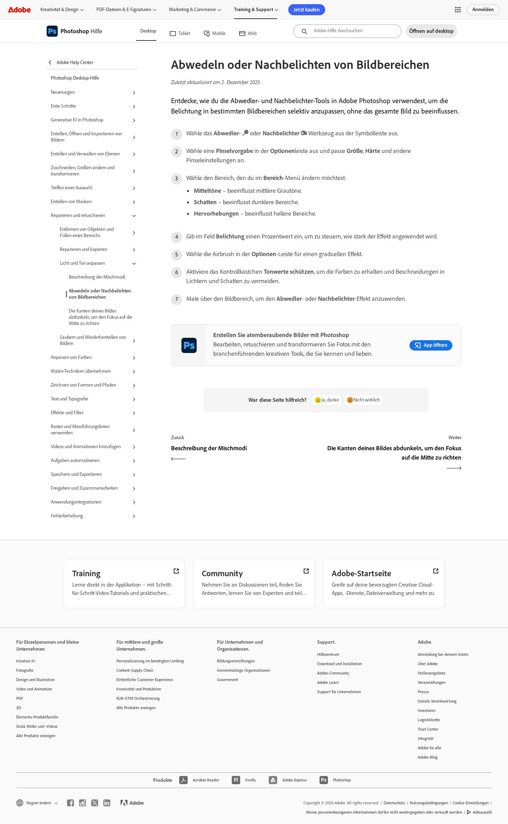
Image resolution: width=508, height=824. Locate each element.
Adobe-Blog (428, 757)
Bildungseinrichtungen (236, 661)
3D (18, 707)
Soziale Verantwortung (437, 701)
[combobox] (347, 31)
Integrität (426, 738)
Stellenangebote (431, 673)
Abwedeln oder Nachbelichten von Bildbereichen (100, 294)
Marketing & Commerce (192, 9)
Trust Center (428, 729)
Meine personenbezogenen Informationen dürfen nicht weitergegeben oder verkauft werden (384, 812)
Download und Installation (339, 663)
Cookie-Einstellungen (471, 802)
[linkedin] (106, 802)
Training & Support (253, 9)
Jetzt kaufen (307, 10)
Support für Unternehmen (339, 691)
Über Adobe (428, 663)
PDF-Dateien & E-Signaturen (123, 9)
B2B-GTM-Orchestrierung (138, 698)
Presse (423, 691)
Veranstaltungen (431, 682)
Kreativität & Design (59, 9)
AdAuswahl (482, 812)
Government (227, 679)
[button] (457, 9)
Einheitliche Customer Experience (144, 679)
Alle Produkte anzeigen (35, 735)
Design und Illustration (35, 679)
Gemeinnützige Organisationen (243, 670)
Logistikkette (429, 719)
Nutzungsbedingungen (429, 802)
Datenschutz (394, 802)
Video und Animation (34, 689)
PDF (19, 698)
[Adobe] (19, 9)
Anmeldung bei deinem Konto (443, 654)
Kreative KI (25, 661)
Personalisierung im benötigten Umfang (150, 661)
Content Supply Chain (134, 670)
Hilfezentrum (328, 654)
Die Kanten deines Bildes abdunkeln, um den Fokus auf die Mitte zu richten (100, 317)
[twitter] (94, 802)
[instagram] (82, 802)
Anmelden (483, 9)
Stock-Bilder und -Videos (37, 726)
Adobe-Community (333, 673)
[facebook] (70, 802)
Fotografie (25, 670)
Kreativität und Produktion (138, 689)
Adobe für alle (429, 747)
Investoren (426, 710)
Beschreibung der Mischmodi (97, 277)
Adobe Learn (328, 682)
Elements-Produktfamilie (37, 717)
